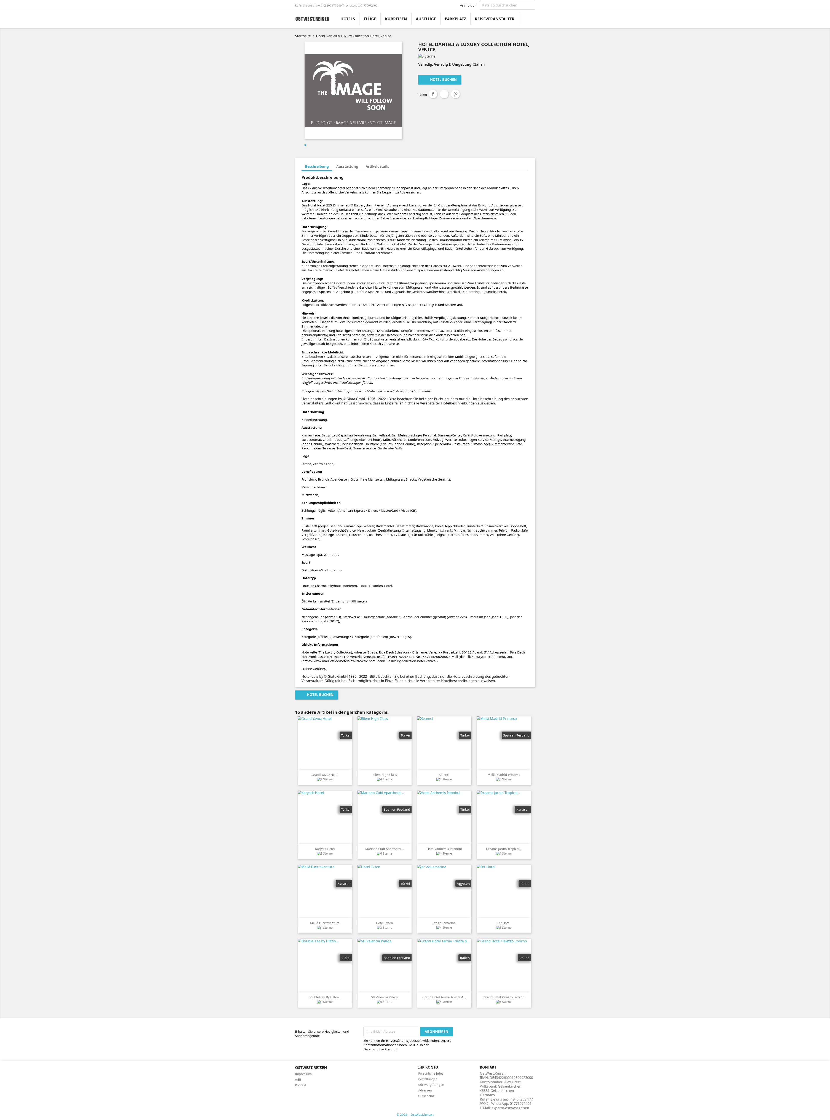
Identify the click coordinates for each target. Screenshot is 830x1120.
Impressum (303, 1074)
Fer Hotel (503, 923)
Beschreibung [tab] (317, 166)
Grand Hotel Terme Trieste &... (444, 997)
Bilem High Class (384, 775)
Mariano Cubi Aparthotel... (384, 849)
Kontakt (300, 1085)
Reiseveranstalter (494, 18)
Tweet (444, 94)
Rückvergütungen (431, 1085)
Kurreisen (396, 18)
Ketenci (444, 775)
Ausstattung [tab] (347, 166)
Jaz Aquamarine (444, 923)
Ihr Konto (428, 1067)
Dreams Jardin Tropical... (504, 849)
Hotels (347, 18)
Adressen (425, 1090)
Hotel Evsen (384, 923)
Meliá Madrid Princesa (504, 775)
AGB (298, 1079)
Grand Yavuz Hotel (325, 775)
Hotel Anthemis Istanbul (444, 849)
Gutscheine (426, 1096)
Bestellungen (427, 1079)
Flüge (370, 18)
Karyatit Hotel (325, 849)
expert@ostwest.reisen (510, 1108)
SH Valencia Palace (384, 997)
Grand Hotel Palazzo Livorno (504, 997)
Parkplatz (455, 18)
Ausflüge (426, 18)
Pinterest (455, 94)
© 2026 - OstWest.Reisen (415, 1114)
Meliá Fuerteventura (325, 923)
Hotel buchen (440, 79)
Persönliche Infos (430, 1073)
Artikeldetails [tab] (377, 166)
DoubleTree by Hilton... (325, 997)
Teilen (433, 94)
